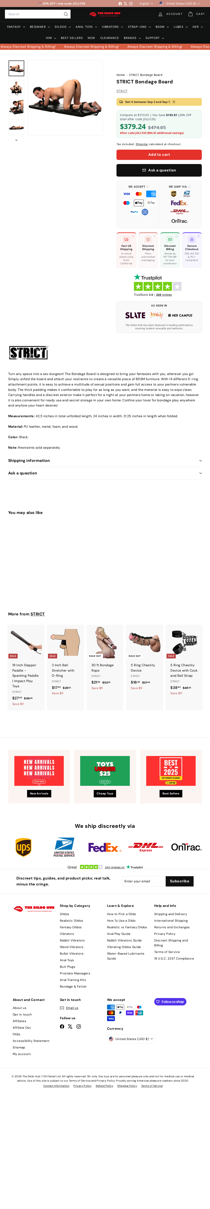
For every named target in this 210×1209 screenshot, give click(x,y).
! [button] (173, 101)
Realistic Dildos (71, 921)
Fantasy (14, 27)
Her (196, 27)
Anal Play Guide (118, 934)
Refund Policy (104, 1086)
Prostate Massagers (75, 973)
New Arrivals (39, 793)
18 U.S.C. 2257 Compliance (174, 958)
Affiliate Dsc (22, 1028)
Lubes (179, 27)
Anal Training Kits (73, 980)
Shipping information (29, 460)
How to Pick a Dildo (121, 914)
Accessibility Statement (31, 1041)
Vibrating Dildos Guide (124, 947)
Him (49, 38)
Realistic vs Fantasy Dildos (127, 927)
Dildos (61, 27)
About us (19, 1008)
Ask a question (22, 473)
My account (22, 1054)
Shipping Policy (127, 1086)
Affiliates (19, 1021)
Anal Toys (85, 27)
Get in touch (22, 1014)
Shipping (142, 144)
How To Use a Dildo (121, 921)
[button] (138, 204)
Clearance (109, 38)
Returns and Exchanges (172, 927)
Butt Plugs (67, 967)
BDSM (161, 27)
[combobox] (38, 14)
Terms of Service (167, 952)
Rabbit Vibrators (72, 940)
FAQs (17, 1034)
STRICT (122, 91)
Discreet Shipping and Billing (171, 942)
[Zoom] (65, 97)
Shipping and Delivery (170, 914)
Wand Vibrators (72, 947)
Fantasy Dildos (71, 927)
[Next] (16, 139)
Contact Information (56, 1086)
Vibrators (111, 27)
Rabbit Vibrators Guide (124, 940)
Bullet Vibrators (71, 954)
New (91, 38)
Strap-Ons (138, 27)
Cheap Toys (105, 793)
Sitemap (19, 1047)
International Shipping (171, 921)
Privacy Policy (165, 934)
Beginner (38, 27)
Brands (131, 38)
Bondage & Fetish (73, 986)
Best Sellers (72, 38)
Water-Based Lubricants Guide (126, 956)
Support (153, 38)
